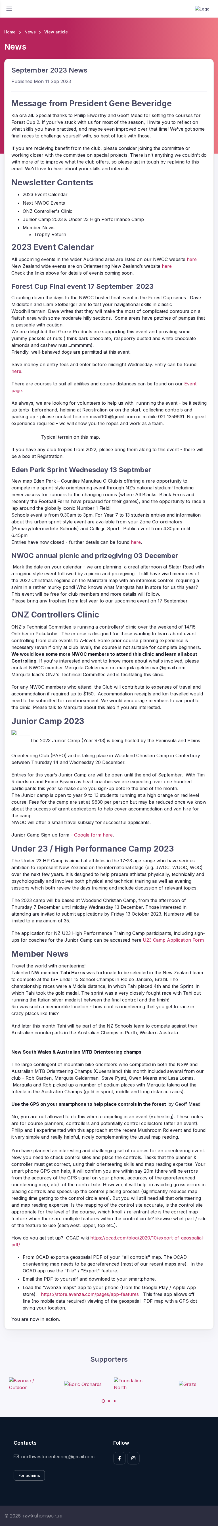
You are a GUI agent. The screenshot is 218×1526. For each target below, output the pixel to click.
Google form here (93, 835)
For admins (29, 1475)
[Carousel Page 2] (109, 1401)
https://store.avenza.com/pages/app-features (90, 1294)
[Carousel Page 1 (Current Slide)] (103, 1401)
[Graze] (187, 1384)
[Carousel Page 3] (114, 1401)
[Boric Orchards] (83, 1384)
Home (10, 31)
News (30, 31)
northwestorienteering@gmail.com (58, 1456)
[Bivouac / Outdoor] (30, 1384)
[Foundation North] (135, 1384)
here (192, 259)
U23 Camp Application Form (173, 940)
